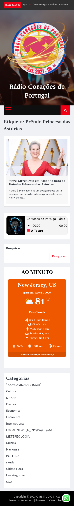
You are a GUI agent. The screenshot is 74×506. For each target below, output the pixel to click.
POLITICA (13, 456)
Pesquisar (13, 248)
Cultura (11, 391)
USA (9, 482)
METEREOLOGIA (18, 437)
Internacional (15, 424)
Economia (13, 411)
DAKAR (11, 398)
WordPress (57, 500)
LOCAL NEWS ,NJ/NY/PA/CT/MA (29, 430)
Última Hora (14, 469)
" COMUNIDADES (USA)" (23, 385)
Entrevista (13, 417)
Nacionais (13, 450)
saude (10, 463)
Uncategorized (16, 475)
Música (11, 443)
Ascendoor (27, 500)
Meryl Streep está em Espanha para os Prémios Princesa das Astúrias (37, 182)
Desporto (12, 404)
